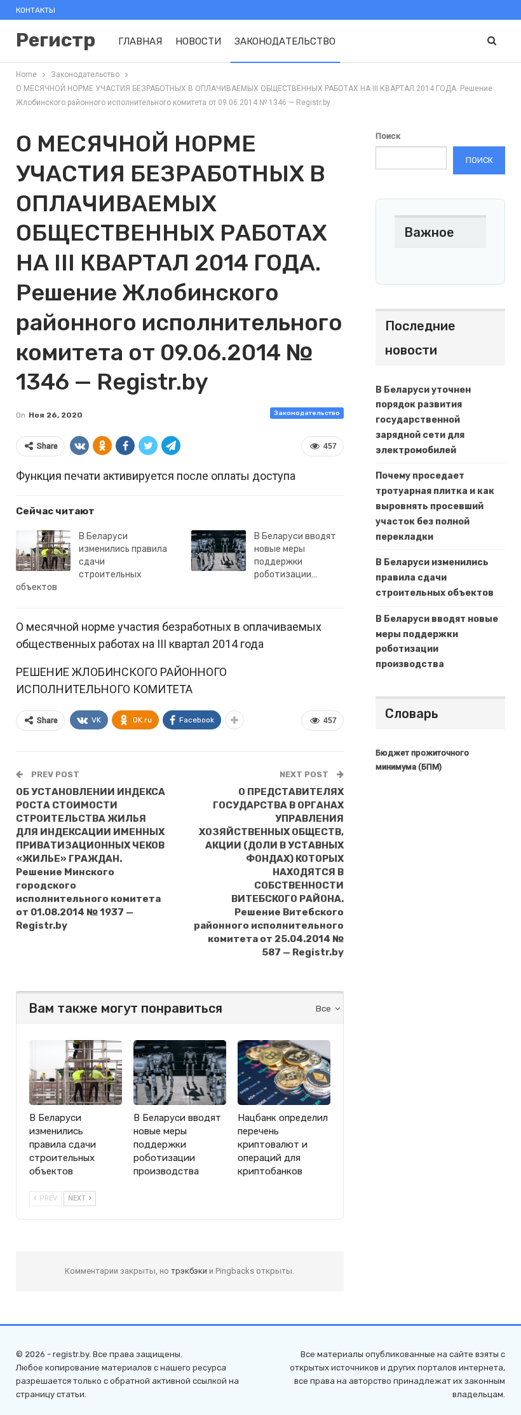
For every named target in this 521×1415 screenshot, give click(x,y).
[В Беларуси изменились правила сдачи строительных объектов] (43, 550)
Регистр (55, 40)
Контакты (35, 10)
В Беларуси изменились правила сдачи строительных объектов (91, 562)
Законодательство (284, 41)
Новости (198, 41)
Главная (140, 41)
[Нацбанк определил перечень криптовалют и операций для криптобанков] (284, 1072)
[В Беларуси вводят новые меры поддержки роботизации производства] (218, 550)
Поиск (388, 136)
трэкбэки (190, 1271)
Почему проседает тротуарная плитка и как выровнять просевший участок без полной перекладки (435, 506)
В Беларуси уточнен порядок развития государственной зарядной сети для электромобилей (423, 420)
